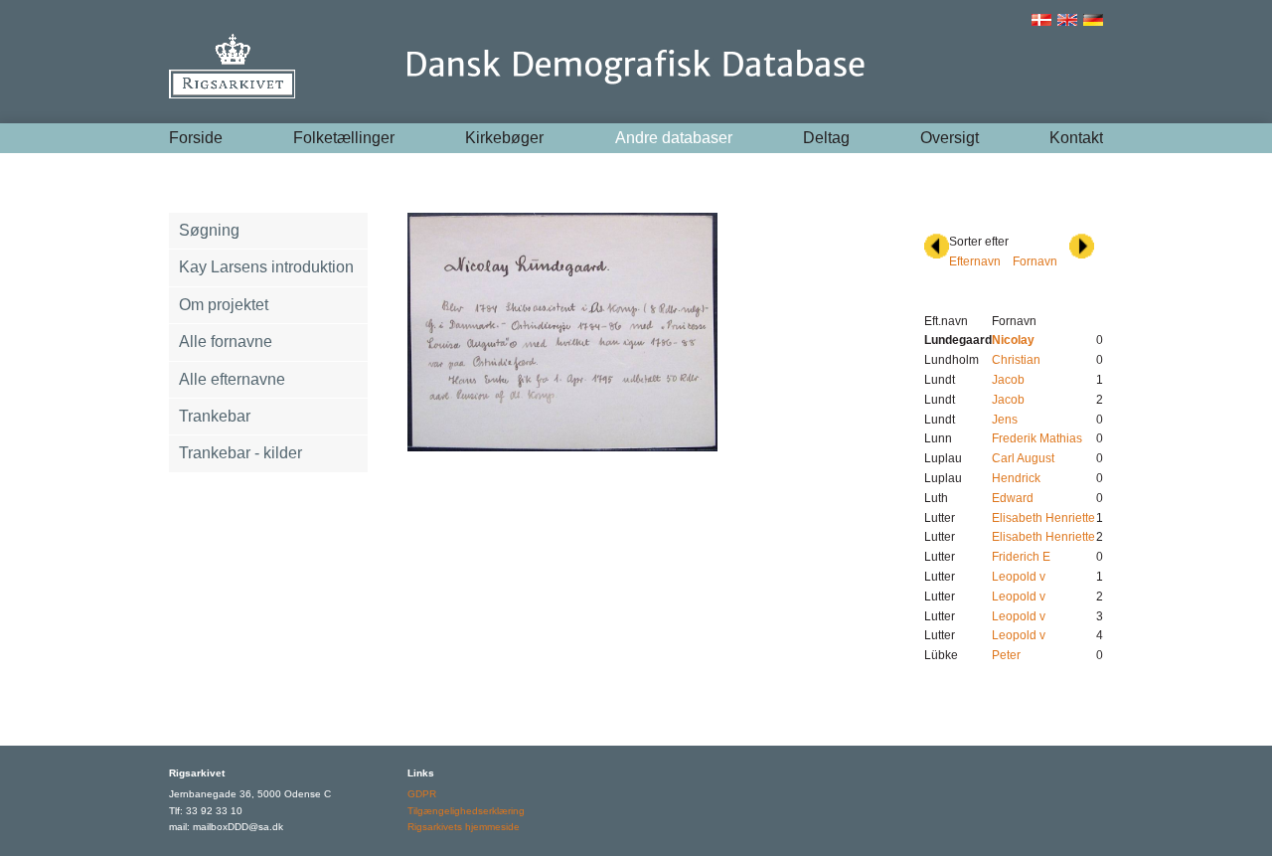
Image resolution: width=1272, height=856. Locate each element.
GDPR (421, 793)
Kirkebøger (504, 137)
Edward (1013, 498)
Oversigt (949, 137)
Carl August (1023, 458)
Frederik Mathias (1037, 438)
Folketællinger (344, 137)
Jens (1005, 420)
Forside (196, 137)
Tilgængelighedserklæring (466, 810)
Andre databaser (673, 137)
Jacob (1008, 380)
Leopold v (1018, 577)
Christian (1016, 360)
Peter (1006, 655)
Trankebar (214, 416)
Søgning (209, 230)
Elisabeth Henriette (1043, 518)
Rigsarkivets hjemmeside (463, 826)
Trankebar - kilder (240, 452)
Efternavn (975, 261)
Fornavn (1035, 261)
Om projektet (223, 304)
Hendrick (1016, 478)
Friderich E (1021, 557)
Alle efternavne (232, 379)
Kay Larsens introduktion (266, 266)
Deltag (826, 137)
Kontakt (1076, 137)
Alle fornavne (225, 341)
